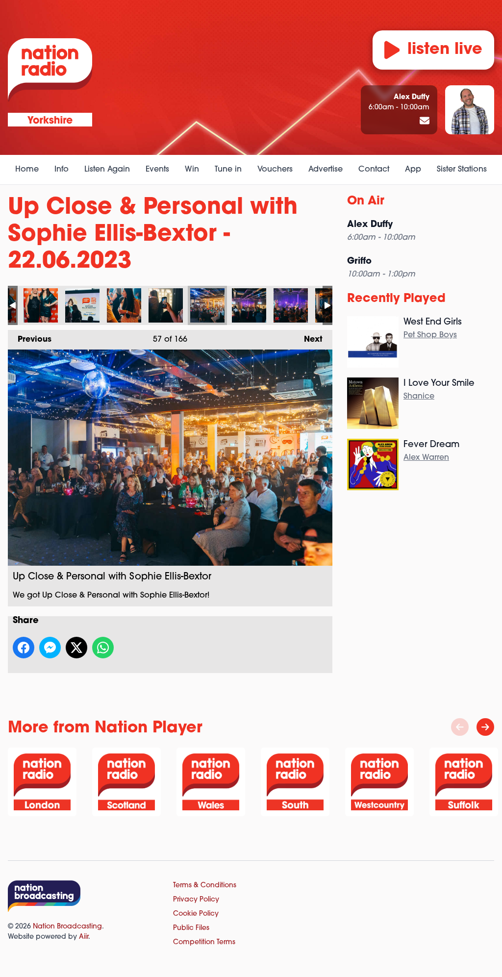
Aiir (83, 937)
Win (192, 170)
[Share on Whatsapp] (103, 647)
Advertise (325, 170)
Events (157, 170)
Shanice (418, 397)
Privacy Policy (196, 899)
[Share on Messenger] (50, 647)
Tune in (228, 170)
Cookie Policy (196, 914)
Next (308, 340)
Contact (373, 170)
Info (61, 170)
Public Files (191, 928)
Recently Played (396, 299)
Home (27, 170)
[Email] (424, 121)
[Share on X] (76, 647)
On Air (365, 201)
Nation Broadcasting (67, 926)
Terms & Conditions (204, 885)
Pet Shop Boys (430, 335)
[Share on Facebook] (23, 647)
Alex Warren (426, 458)
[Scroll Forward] (485, 727)
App (413, 170)
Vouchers (275, 170)
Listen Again (107, 170)
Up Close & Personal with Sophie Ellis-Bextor (41, 305)
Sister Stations (462, 170)
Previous (29, 340)
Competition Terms (204, 942)
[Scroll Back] (460, 727)
